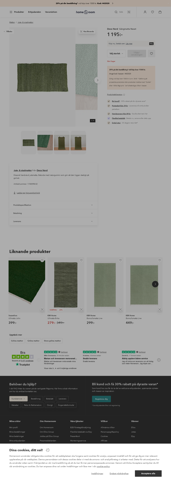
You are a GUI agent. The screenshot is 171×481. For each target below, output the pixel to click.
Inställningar (97, 473)
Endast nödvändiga (119, 473)
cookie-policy (103, 466)
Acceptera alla (148, 473)
